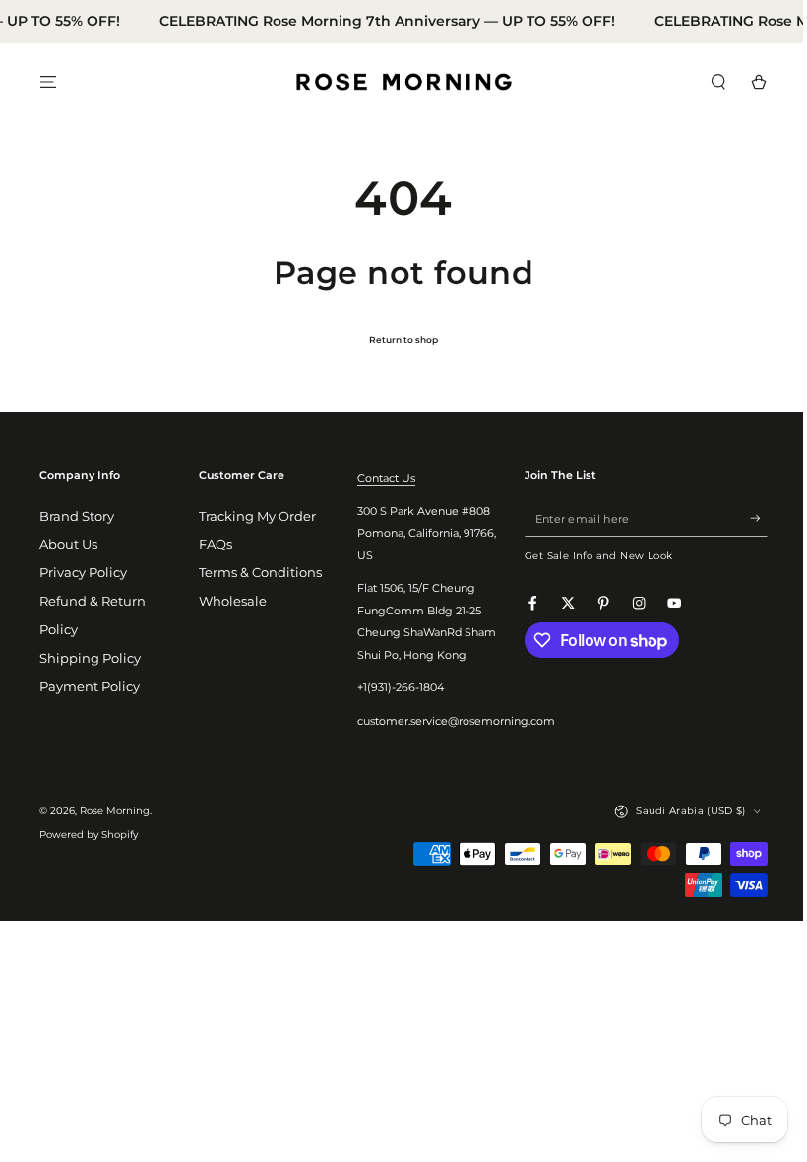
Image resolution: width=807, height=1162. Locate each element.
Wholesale (229, 601)
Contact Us (380, 477)
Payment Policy (89, 686)
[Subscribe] (744, 518)
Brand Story (76, 516)
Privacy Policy (83, 572)
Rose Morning (115, 811)
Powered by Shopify (88, 834)
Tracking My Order (253, 516)
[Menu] (48, 81)
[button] (703, 81)
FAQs (211, 544)
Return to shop (396, 339)
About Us (68, 544)
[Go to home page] (397, 81)
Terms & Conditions (256, 572)
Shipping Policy (90, 658)
